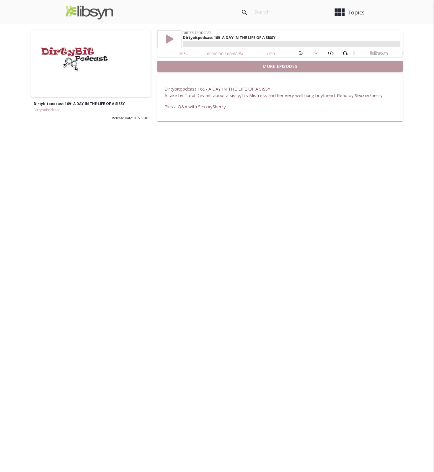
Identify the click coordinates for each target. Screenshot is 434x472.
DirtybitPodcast (47, 109)
